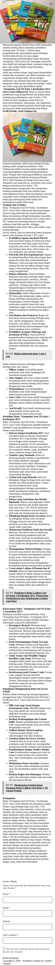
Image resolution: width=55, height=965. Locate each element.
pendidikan (27, 10)
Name (6, 894)
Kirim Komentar (11, 958)
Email (6, 908)
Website (6, 921)
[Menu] (51, 4)
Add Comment (11, 935)
